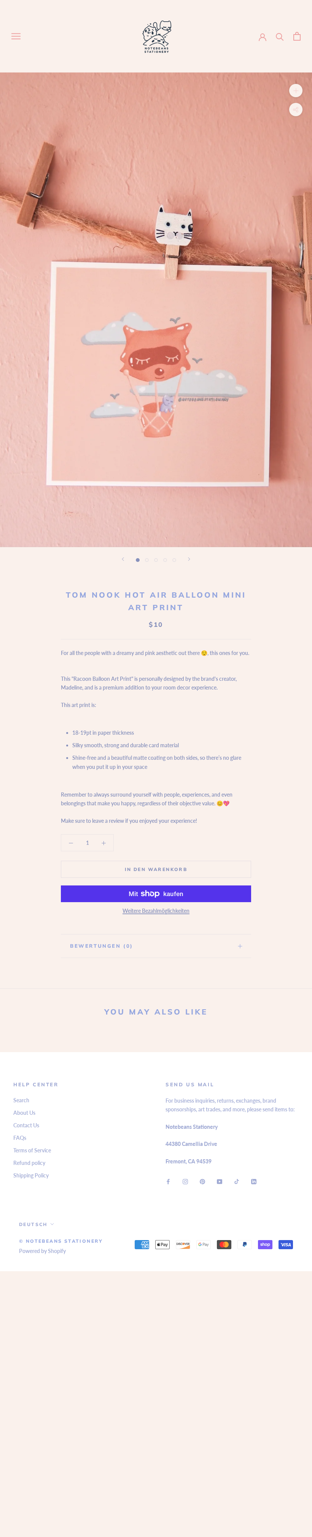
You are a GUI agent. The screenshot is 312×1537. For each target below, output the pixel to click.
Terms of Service (32, 1150)
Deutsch (33, 1224)
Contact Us (26, 1125)
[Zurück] (123, 559)
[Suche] (280, 36)
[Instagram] (185, 1180)
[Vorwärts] (189, 559)
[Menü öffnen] (16, 36)
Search (21, 1100)
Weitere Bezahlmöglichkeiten (156, 910)
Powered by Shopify (42, 1251)
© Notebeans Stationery (61, 1241)
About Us (24, 1112)
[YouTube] (219, 1180)
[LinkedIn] (253, 1180)
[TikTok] (236, 1180)
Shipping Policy (31, 1175)
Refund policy (29, 1163)
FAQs (19, 1138)
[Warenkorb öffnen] (297, 36)
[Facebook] (168, 1180)
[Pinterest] (202, 1180)
